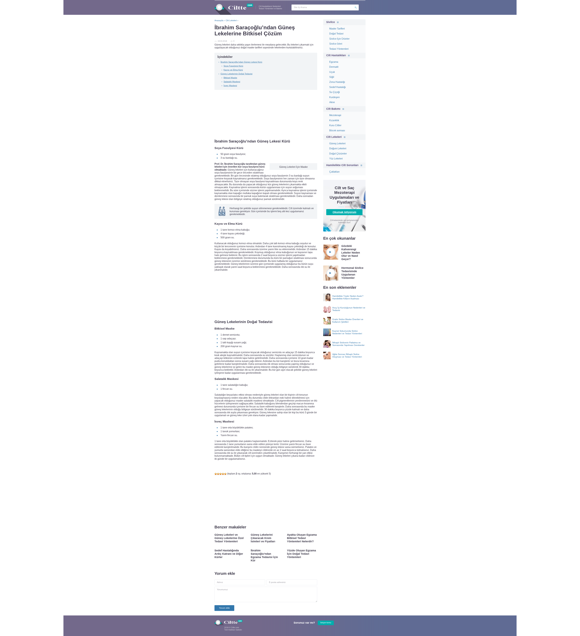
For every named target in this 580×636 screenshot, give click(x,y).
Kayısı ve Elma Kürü (233, 70)
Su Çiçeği (334, 92)
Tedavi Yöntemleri (339, 49)
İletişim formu (325, 623)
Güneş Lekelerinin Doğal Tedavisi (236, 74)
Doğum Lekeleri (337, 148)
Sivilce (330, 22)
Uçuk (332, 72)
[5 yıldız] (225, 474)
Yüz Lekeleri (336, 158)
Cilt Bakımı (333, 108)
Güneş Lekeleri (337, 143)
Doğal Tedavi (336, 33)
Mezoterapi (335, 115)
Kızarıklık (334, 120)
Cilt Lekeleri (334, 136)
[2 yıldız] (218, 474)
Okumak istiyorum (344, 212)
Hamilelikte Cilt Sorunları (342, 165)
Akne (332, 102)
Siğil (331, 77)
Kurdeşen (334, 97)
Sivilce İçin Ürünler (339, 38)
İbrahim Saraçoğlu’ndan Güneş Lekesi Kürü (241, 62)
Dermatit (333, 67)
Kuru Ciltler (335, 125)
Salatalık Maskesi (232, 81)
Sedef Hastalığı (337, 87)
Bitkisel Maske (230, 77)
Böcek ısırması (337, 130)
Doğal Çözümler (338, 153)
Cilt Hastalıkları (336, 55)
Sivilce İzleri (335, 43)
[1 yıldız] (215, 474)
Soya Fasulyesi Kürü (233, 66)
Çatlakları (334, 171)
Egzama (333, 62)
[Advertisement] (265, 115)
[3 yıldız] (220, 474)
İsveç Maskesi (230, 85)
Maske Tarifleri (337, 28)
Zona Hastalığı (337, 82)
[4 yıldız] (223, 474)
